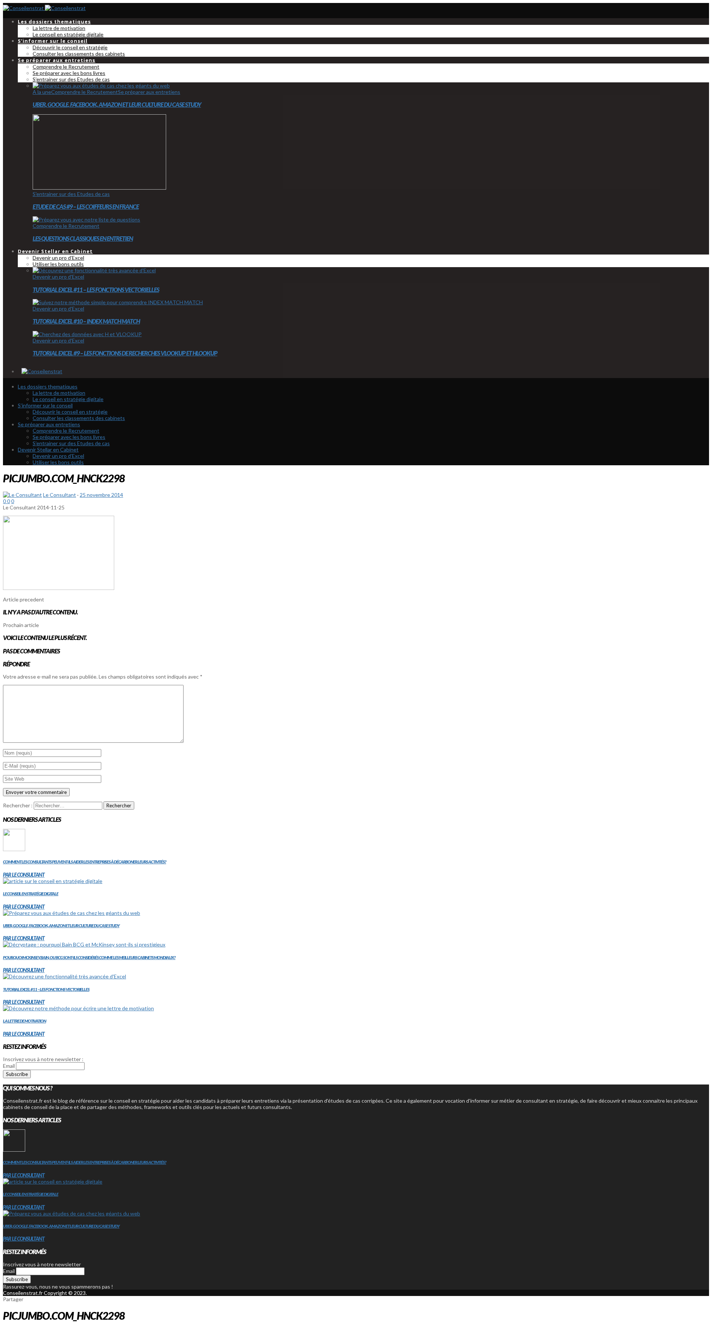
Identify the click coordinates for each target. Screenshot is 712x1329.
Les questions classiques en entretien (83, 238)
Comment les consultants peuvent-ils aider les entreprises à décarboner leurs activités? (84, 861)
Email (9, 1066)
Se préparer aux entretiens (149, 92)
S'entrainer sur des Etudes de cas (71, 194)
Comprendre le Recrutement (84, 92)
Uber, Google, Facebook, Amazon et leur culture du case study (117, 104)
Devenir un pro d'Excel (58, 276)
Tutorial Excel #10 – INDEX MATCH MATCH (86, 321)
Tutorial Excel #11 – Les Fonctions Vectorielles (96, 289)
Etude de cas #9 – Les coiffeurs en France (86, 206)
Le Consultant (59, 495)
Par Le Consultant (23, 875)
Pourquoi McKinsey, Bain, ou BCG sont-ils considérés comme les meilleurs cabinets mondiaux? (89, 957)
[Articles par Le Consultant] (22, 495)
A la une (42, 92)
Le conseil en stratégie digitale (30, 893)
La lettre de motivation (24, 1020)
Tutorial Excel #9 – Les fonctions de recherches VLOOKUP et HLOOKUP (125, 353)
